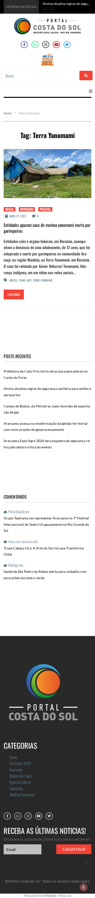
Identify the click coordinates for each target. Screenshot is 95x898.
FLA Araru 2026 (20, 763)
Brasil (9, 209)
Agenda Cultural (20, 782)
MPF (29, 280)
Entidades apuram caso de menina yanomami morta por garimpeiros (47, 228)
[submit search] (86, 75)
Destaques (26, 209)
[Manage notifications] (83, 887)
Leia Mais (14, 294)
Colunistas (16, 788)
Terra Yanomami (42, 280)
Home (8, 113)
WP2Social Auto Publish (34, 896)
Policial (45, 209)
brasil (13, 280)
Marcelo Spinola (20, 542)
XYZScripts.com (64, 896)
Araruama (16, 770)
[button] (90, 91)
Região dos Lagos (21, 776)
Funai (22, 280)
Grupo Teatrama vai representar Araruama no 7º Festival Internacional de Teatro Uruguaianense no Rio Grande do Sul (46, 524)
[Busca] (39, 76)
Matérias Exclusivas (22, 794)
